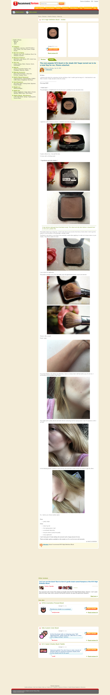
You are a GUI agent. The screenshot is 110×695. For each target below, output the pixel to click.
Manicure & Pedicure (19, 57)
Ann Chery (16, 83)
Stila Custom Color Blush (50, 628)
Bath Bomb (20, 96)
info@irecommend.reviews (18, 692)
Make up (44, 687)
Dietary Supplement (19, 92)
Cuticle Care (33, 59)
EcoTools (16, 75)
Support (96, 1)
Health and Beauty (28, 687)
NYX (15, 44)
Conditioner (27, 54)
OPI (28, 59)
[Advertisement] (24, 28)
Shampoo (16, 54)
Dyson (19, 80)
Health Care (17, 90)
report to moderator (92, 541)
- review (53, 19)
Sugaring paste (32, 96)
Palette (26, 70)
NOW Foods (22, 93)
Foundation (16, 70)
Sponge (21, 75)
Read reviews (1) (93, 612)
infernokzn (49, 69)
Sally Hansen (23, 59)
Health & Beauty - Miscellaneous (22, 95)
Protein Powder (17, 84)
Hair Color (21, 54)
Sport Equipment (18, 82)
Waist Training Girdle (25, 83)
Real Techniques (21, 73)
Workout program (18, 88)
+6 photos (75, 587)
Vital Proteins (29, 93)
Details (51, 59)
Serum (32, 64)
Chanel (18, 49)
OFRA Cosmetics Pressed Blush (53, 603)
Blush (15, 42)
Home (39, 16)
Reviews (44, 16)
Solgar (25, 92)
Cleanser (28, 64)
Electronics (83, 687)
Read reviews (20, 12)
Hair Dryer (30, 80)
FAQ (92, 1)
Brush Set (29, 73)
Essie (20, 60)
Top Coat (16, 60)
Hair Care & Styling (19, 52)
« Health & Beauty (16, 40)
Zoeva (25, 75)
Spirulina (16, 93)
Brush (32, 54)
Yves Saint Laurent (25, 49)
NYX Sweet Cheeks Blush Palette (53, 644)
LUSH (15, 96)
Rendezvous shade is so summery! (60, 609)
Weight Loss (17, 87)
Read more (93, 596)
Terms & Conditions (85, 1)
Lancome (22, 48)
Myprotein (33, 83)
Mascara (22, 70)
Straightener (24, 80)
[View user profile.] (42, 71)
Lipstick (16, 68)
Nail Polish (16, 59)
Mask (23, 64)
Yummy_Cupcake (49, 586)
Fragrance (16, 46)
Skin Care (16, 62)
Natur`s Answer (31, 92)
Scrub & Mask (17, 98)
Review (43, 59)
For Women (17, 48)
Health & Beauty (52, 16)
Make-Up (59, 16)
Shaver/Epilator (27, 78)
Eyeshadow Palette (23, 68)
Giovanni (21, 55)
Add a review (33, 12)
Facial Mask (17, 65)
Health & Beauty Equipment (21, 77)
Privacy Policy (37, 690)
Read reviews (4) (53, 53)
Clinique (20, 64)
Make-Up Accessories (19, 72)
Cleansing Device (18, 78)
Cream (15, 64)
